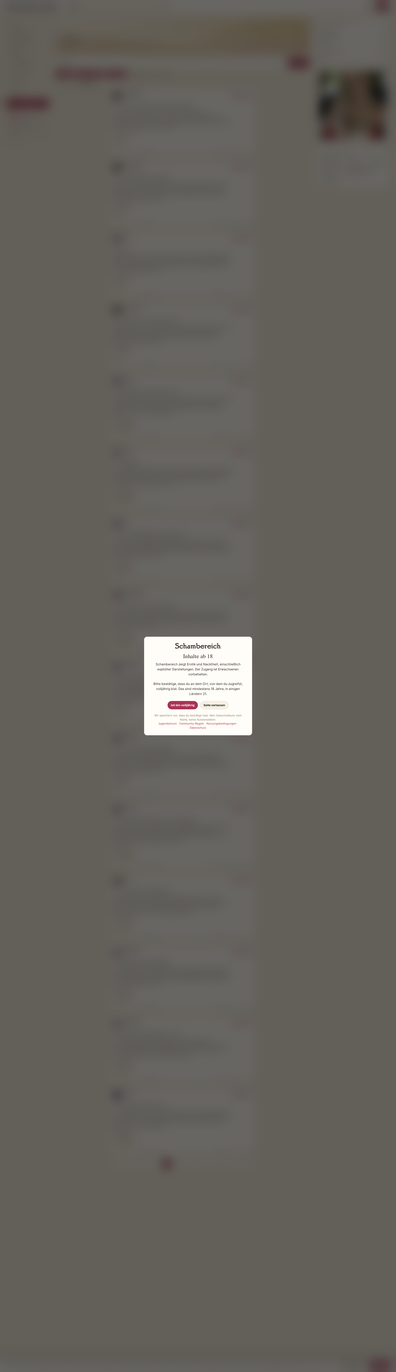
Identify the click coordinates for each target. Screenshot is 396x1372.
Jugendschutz (167, 723)
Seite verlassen (214, 705)
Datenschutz (198, 727)
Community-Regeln (191, 723)
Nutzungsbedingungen (221, 723)
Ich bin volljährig (183, 705)
